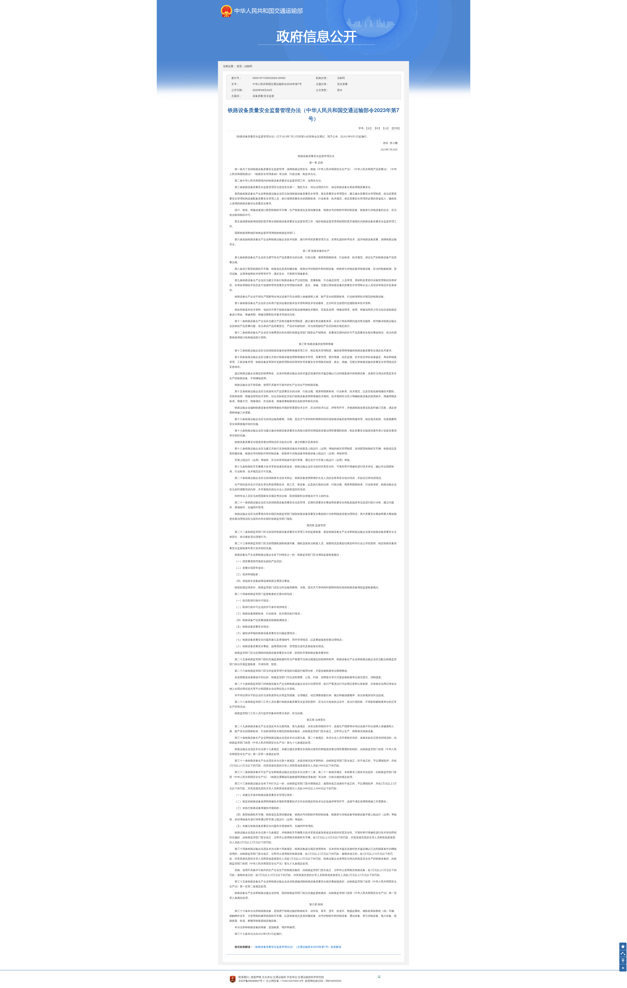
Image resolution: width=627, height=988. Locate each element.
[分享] (623, 954)
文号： (235, 84)
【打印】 (395, 128)
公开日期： (237, 90)
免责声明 (256, 977)
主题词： (236, 96)
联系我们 (243, 977)
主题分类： (322, 84)
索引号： (236, 78)
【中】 (377, 128)
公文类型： (322, 90)
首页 (239, 66)
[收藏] (621, 944)
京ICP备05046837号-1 (251, 981)
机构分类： (322, 78)
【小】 (386, 128)
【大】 (369, 128)
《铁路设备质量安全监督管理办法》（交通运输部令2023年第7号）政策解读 (297, 947)
